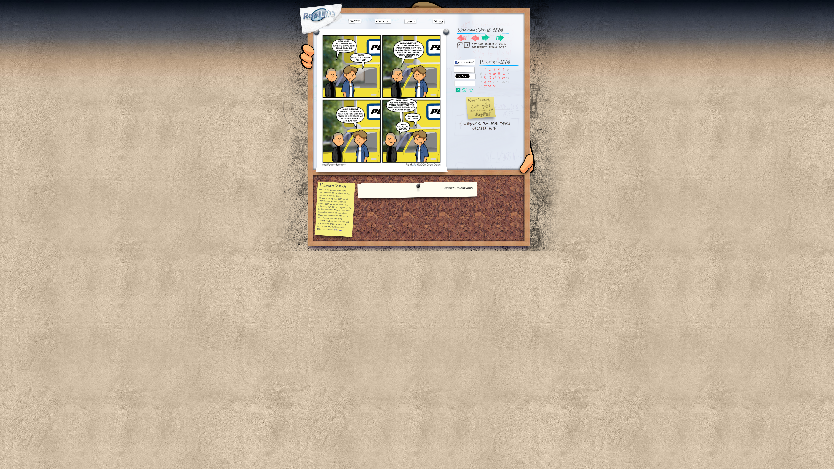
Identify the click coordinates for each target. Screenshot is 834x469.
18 (499, 78)
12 (503, 73)
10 (494, 73)
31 (494, 86)
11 (499, 73)
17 (494, 78)
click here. (338, 230)
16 (490, 78)
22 (485, 82)
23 (489, 82)
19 (503, 78)
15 (485, 78)
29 (485, 86)
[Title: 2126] (381, 165)
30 (489, 86)
